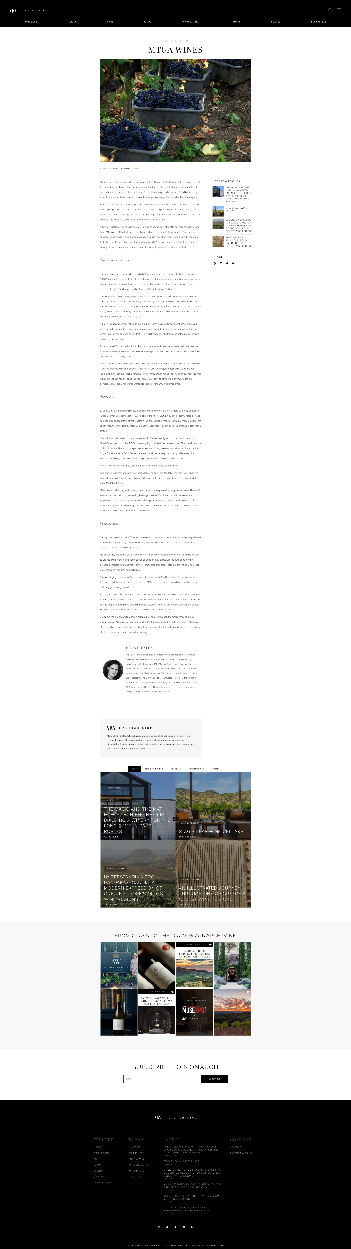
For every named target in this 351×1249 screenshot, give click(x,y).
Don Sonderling (187, 837)
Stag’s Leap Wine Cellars (211, 831)
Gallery (275, 22)
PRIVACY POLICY (179, 1245)
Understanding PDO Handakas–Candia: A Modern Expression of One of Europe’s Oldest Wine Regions (239, 225)
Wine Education (196, 769)
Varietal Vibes (190, 22)
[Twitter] (167, 1227)
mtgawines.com (169, 438)
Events (148, 22)
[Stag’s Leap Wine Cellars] (213, 806)
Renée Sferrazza (112, 905)
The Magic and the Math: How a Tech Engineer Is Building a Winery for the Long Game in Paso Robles (239, 194)
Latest (134, 769)
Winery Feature (175, 41)
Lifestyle (235, 22)
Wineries (215, 769)
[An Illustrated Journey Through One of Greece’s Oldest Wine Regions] (213, 874)
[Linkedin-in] (192, 1227)
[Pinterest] (183, 1227)
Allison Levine (111, 837)
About (73, 22)
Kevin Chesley (139, 648)
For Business (318, 22)
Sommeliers (176, 769)
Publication (32, 22)
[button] (215, 263)
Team (110, 22)
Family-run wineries (110, 204)
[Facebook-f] (175, 1227)
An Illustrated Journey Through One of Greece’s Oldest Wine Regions (239, 241)
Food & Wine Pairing (154, 769)
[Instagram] (158, 1227)
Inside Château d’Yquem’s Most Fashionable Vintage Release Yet (187, 1209)
